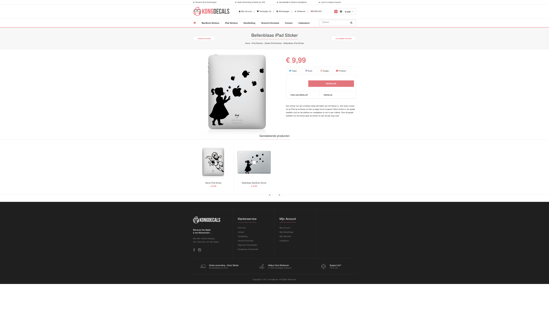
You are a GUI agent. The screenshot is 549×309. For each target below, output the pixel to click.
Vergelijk (328, 95)
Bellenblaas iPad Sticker (294, 43)
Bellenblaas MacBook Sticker (254, 182)
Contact (241, 232)
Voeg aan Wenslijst (299, 95)
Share (309, 70)
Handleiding (242, 236)
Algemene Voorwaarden (247, 244)
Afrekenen (301, 11)
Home (247, 43)
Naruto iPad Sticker (213, 182)
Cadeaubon (284, 240)
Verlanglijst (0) (265, 11)
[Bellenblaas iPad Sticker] (237, 93)
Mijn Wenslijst (285, 236)
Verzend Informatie (245, 240)
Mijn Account (246, 11)
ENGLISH (317, 11)
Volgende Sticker (343, 38)
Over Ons (242, 227)
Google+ (326, 70)
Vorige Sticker (204, 38)
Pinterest (342, 70)
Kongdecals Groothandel (248, 249)
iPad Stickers (257, 43)
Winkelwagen (284, 11)
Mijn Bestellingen (287, 232)
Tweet (294, 70)
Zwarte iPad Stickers (273, 43)
